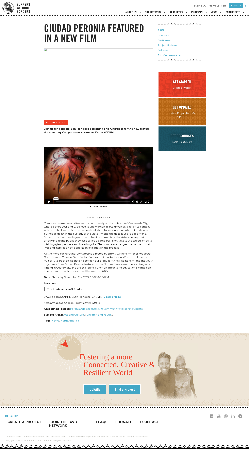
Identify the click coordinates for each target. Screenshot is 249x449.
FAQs (102, 422)
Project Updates (167, 45)
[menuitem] (133, 12)
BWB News (164, 40)
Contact (150, 422)
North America (70, 320)
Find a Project (125, 389)
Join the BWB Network (63, 423)
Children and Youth (99, 314)
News (214, 12)
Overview (163, 35)
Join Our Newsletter (169, 55)
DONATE (236, 5)
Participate (233, 12)
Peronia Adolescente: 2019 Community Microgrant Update (106, 308)
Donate (124, 422)
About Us (131, 12)
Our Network (153, 12)
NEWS (55, 320)
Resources (176, 12)
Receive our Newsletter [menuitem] (209, 5)
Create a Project (24, 422)
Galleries (163, 50)
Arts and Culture (73, 314)
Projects (197, 12)
